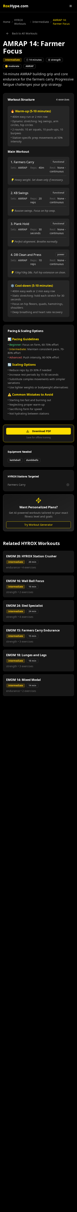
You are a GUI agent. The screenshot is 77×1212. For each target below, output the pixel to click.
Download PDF (41, 431)
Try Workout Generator (38, 524)
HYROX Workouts (20, 21)
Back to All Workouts (24, 33)
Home (6, 22)
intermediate (41, 22)
